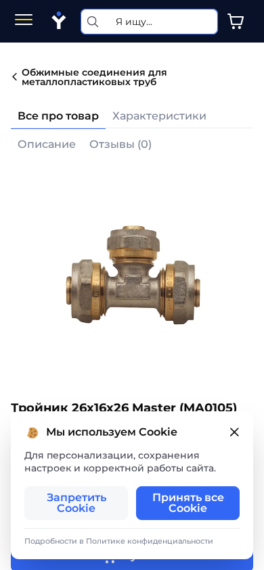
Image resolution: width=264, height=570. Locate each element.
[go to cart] (235, 22)
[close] (234, 432)
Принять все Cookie (188, 503)
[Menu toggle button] (24, 21)
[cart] (235, 22)
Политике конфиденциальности (149, 541)
